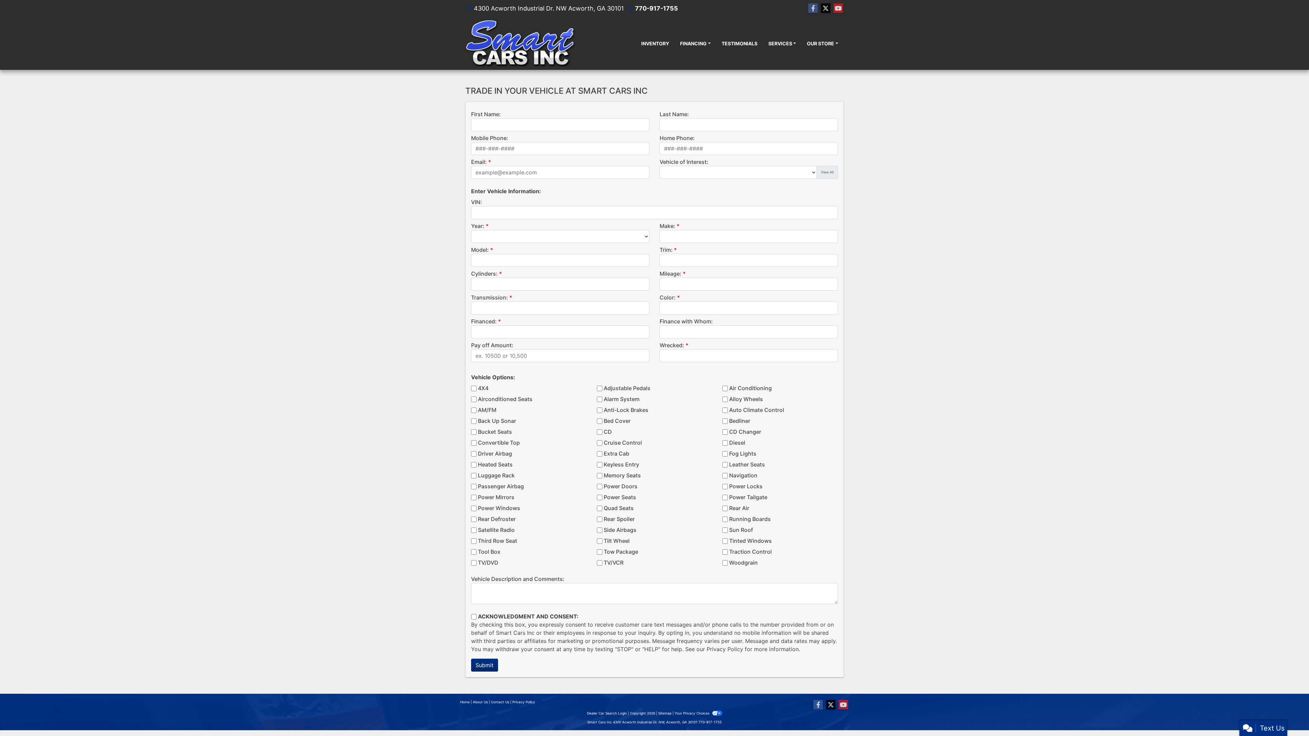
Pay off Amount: (492, 345)
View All (827, 172)
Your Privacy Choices (692, 713)
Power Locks (746, 486)
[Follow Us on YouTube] (838, 8)
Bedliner (739, 420)
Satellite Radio (496, 529)
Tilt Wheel (617, 540)
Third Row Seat (497, 540)
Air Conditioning (750, 388)
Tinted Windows (750, 540)
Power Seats (620, 497)
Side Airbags (620, 529)
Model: (480, 249)
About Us (480, 702)
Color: (668, 297)
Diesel (737, 442)
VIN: (476, 202)
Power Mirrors (496, 497)
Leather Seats (747, 464)
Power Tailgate (748, 497)
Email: (479, 161)
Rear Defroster (497, 519)
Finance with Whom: (686, 321)
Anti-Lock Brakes (626, 410)
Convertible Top (499, 442)
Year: (477, 226)
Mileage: (670, 273)
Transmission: (489, 297)
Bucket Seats (495, 431)
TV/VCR (613, 562)
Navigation (743, 475)
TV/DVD (488, 562)
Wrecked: (672, 345)
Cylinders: (484, 273)
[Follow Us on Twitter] (825, 8)
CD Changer (745, 431)
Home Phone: (677, 138)
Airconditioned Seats (505, 399)
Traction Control (750, 551)
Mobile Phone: (489, 138)
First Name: (486, 114)
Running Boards (750, 519)
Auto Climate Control (756, 410)
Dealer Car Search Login (607, 713)
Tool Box (489, 551)
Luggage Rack (496, 475)
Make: (667, 226)
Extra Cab (616, 453)
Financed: (484, 321)
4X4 (483, 388)
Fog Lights (742, 453)
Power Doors (620, 486)
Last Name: (674, 114)
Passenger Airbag (501, 486)
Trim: (666, 249)
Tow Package (621, 551)
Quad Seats (619, 508)
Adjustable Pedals (627, 388)
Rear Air (739, 508)
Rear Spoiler (619, 519)
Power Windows (499, 508)
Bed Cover (617, 420)
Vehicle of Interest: (684, 161)
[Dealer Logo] (520, 43)
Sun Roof (741, 529)
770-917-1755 (656, 8)
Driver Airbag (495, 453)
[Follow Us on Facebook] (813, 8)
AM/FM (487, 410)
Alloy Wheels (746, 399)
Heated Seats (495, 464)
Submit (485, 665)
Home (465, 702)
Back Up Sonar (497, 420)
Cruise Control (623, 442)
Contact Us (500, 702)
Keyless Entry (621, 464)
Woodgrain (743, 562)
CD (608, 431)
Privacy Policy (725, 649)
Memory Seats (622, 475)
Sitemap (665, 713)
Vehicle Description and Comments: (518, 579)
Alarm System (622, 399)
